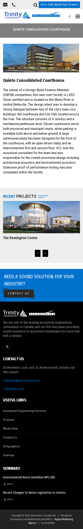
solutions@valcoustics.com (21, 380)
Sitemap (8, 455)
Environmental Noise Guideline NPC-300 (29, 477)
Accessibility (48, 522)
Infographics (11, 446)
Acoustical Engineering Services (24, 410)
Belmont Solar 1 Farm (19, 238)
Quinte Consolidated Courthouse (33, 80)
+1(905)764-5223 (13, 389)
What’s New (10, 428)
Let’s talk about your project (59, 4)
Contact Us (19, 293)
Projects (8, 419)
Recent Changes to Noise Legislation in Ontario (34, 493)
